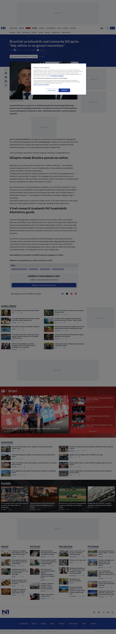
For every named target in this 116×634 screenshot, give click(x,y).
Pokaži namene (52, 90)
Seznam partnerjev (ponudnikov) (41, 84)
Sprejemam (64, 90)
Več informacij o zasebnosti (57, 75)
